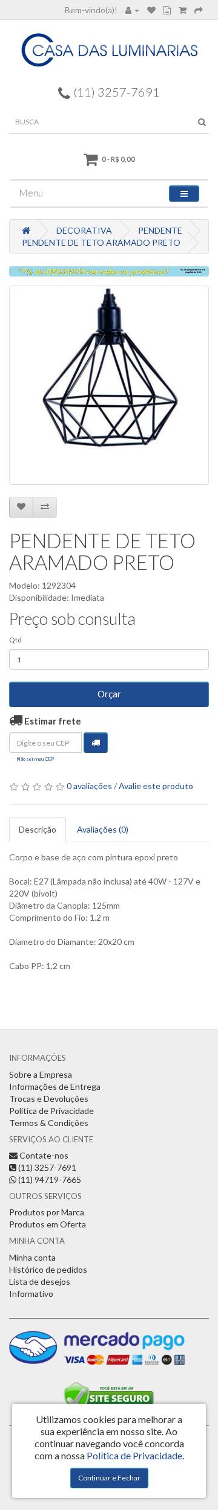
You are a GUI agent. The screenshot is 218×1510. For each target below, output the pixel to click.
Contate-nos (43, 1155)
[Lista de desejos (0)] (151, 10)
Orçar (109, 693)
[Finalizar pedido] (198, 10)
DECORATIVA (84, 230)
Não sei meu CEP (35, 759)
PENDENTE (160, 230)
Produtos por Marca (46, 1212)
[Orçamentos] (167, 10)
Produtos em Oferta (47, 1224)
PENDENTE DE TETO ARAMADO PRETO (101, 242)
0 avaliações (89, 786)
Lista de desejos (39, 1281)
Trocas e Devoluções (48, 1098)
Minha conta (32, 1257)
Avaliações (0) (102, 829)
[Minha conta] (132, 10)
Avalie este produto (156, 786)
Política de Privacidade (51, 1110)
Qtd (15, 639)
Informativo (31, 1293)
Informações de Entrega (55, 1086)
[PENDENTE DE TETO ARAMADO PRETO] (109, 385)
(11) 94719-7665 (48, 1179)
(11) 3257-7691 (46, 1167)
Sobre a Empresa (40, 1074)
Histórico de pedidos (48, 1269)
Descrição (37, 829)
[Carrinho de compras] (183, 10)
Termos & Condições (48, 1123)
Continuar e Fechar (109, 1477)
